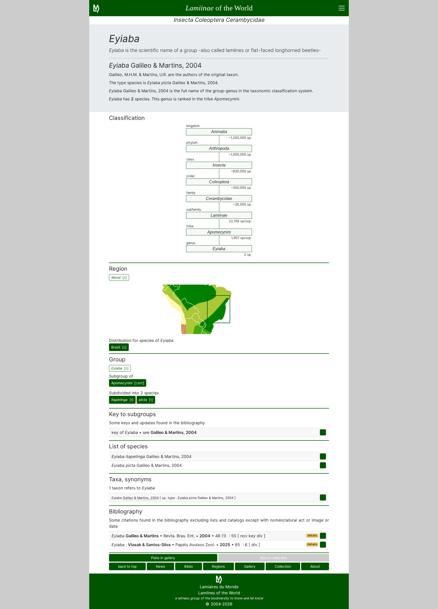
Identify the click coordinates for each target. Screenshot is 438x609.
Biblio (188, 566)
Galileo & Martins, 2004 (141, 498)
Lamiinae (219, 215)
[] (127, 383)
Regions (218, 566)
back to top (127, 566)
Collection (283, 566)
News (160, 566)
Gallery (250, 566)
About (315, 566)
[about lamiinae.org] (99, 8)
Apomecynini (219, 232)
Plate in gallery (163, 558)
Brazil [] (118, 347)
